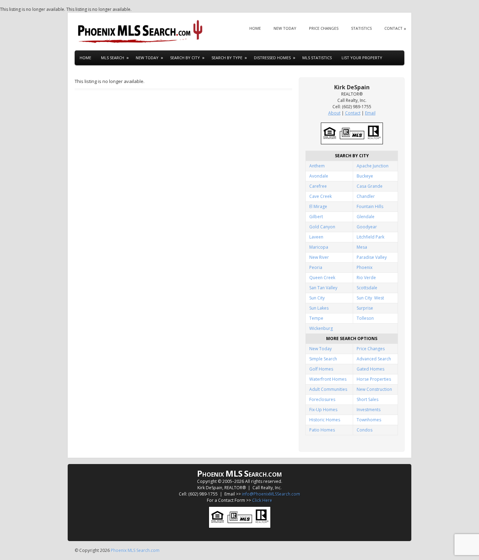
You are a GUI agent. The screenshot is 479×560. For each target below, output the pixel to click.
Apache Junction (373, 166)
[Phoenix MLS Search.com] (141, 31)
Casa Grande (370, 186)
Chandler (366, 196)
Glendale (366, 217)
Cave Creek (320, 196)
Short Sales (367, 399)
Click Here (262, 500)
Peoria (315, 267)
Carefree (318, 186)
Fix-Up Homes (323, 410)
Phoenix (364, 267)
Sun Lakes (319, 308)
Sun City (317, 298)
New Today (285, 28)
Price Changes (323, 28)
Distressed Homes (272, 57)
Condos (364, 430)
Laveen (316, 237)
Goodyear (367, 227)
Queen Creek (322, 278)
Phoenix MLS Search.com (135, 550)
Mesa (362, 247)
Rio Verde (366, 278)
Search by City (185, 57)
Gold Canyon (322, 227)
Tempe (316, 318)
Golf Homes (321, 369)
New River (319, 257)
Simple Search (323, 359)
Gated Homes (370, 369)
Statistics (361, 28)
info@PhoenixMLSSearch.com (271, 494)
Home (255, 28)
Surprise (365, 308)
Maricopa (318, 247)
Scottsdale (367, 288)
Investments (368, 410)
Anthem (317, 166)
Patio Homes (322, 430)
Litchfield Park (370, 237)
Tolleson (365, 318)
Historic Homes (324, 420)
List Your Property (362, 57)
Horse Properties (374, 379)
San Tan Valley (323, 288)
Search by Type (226, 57)
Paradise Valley (372, 257)
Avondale (318, 176)
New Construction (374, 389)
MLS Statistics (317, 57)
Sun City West (370, 298)
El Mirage (318, 206)
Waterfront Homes (327, 379)
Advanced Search (374, 359)
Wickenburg (321, 328)
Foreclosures (322, 399)
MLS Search (112, 57)
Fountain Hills (370, 206)
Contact (393, 28)
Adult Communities (328, 389)
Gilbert (316, 217)
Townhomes (369, 420)
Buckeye (365, 176)
